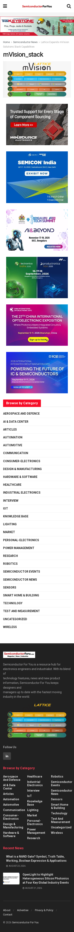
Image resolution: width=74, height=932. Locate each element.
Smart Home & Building (21, 595)
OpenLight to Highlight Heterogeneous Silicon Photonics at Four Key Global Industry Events (46, 878)
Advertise (22, 910)
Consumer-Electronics (21, 461)
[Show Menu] (5, 6)
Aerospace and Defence (21, 413)
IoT (5, 508)
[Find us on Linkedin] (7, 756)
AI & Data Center (15, 421)
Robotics (10, 563)
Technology (12, 603)
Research (10, 556)
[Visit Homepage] (37, 6)
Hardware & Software (20, 477)
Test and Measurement (21, 611)
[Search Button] (69, 6)
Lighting (10, 524)
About (6, 910)
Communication (15, 453)
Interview (10, 500)
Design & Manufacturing (22, 469)
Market (9, 532)
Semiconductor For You (25, 922)
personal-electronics (21, 540)
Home (6, 42)
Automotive (12, 445)
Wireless (10, 627)
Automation (12, 437)
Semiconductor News (25, 42)
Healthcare (12, 484)
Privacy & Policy (44, 910)
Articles (10, 429)
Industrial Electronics (21, 492)
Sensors (9, 587)
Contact (7, 914)
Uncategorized (15, 619)
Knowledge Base (15, 516)
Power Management (18, 548)
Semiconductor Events (21, 571)
